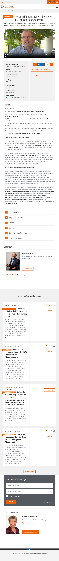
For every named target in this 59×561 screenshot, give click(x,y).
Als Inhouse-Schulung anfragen (42, 69)
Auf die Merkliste (44, 75)
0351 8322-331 (8, 2)
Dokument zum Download (18, 233)
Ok (29, 557)
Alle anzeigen (29, 471)
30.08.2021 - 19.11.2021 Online (14, 66)
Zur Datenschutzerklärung (41, 553)
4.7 (54, 346)
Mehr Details (28, 269)
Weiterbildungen (12, 11)
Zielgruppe (12, 228)
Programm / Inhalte (16, 217)
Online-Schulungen (14, 496)
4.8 (54, 305)
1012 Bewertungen (21, 275)
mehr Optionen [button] (47, 502)
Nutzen (11, 222)
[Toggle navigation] (57, 6)
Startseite (5, 11)
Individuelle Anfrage (30, 532)
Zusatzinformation (15, 238)
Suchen (11, 502)
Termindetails (14, 212)
